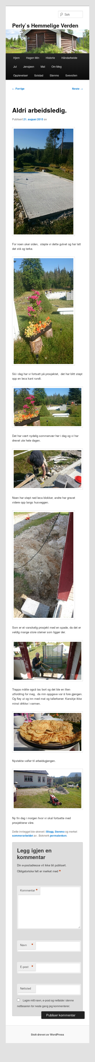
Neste (77, 89)
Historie (50, 57)
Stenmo (54, 75)
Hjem (16, 57)
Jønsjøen (28, 66)
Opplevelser (20, 75)
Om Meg (56, 66)
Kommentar (29, 890)
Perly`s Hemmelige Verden (45, 25)
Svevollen (71, 75)
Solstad (38, 75)
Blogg (49, 832)
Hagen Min (32, 57)
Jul (15, 66)
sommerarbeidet (22, 835)
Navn (26, 945)
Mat (43, 66)
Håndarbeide (69, 57)
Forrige (18, 89)
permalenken (58, 835)
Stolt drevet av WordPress (47, 1034)
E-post (26, 966)
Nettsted (25, 988)
